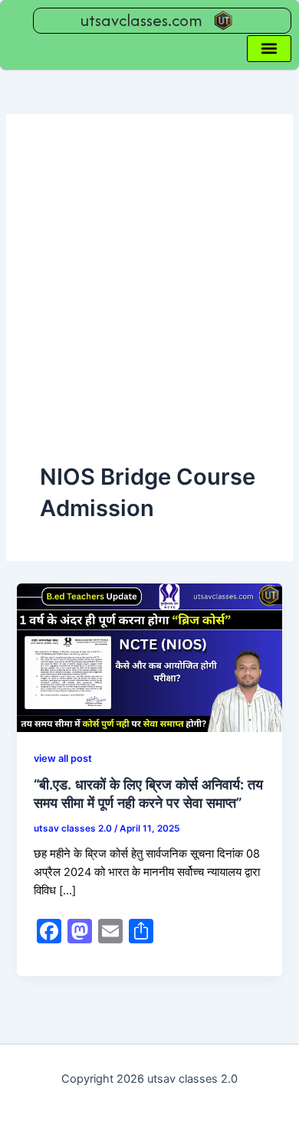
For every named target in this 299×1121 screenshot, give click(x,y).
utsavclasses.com (141, 20)
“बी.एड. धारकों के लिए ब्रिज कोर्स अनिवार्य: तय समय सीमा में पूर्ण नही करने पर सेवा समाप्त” (148, 793)
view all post (63, 758)
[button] (269, 48)
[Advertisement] (149, 304)
